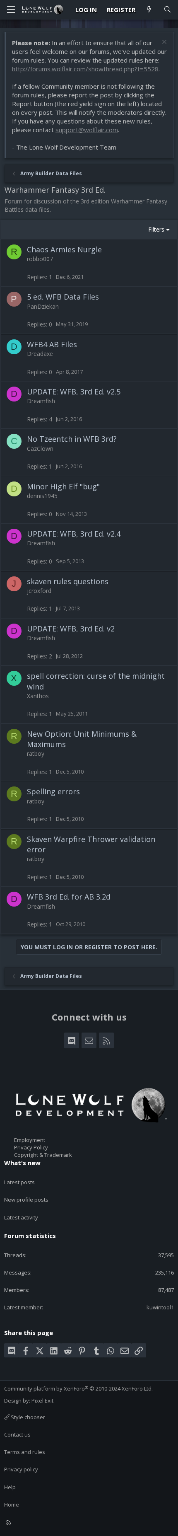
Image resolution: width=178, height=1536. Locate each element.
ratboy (35, 753)
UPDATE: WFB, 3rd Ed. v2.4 (73, 534)
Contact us (17, 1434)
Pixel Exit (42, 1400)
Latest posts (19, 1182)
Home (11, 1504)
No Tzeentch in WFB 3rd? (72, 439)
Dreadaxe (40, 354)
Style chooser (27, 1417)
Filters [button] (156, 229)
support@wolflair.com (86, 130)
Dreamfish (41, 401)
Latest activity (21, 1217)
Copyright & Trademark (43, 1155)
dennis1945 (42, 496)
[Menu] (11, 9)
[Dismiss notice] (163, 43)
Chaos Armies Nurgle (64, 249)
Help (10, 1487)
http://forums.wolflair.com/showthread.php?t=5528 (85, 69)
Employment (29, 1140)
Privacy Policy (31, 1147)
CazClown (40, 448)
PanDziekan (43, 306)
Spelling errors (53, 791)
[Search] (167, 9)
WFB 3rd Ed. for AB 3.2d (69, 897)
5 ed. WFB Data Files (63, 297)
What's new (22, 1163)
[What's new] (149, 9)
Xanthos (38, 696)
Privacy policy (21, 1469)
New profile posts (26, 1199)
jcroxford (39, 591)
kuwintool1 (160, 1307)
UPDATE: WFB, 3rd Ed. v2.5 (73, 392)
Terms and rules (24, 1452)
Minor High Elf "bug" (63, 486)
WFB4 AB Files (52, 344)
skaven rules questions (67, 581)
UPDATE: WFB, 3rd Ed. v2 (71, 629)
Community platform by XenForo (78, 1388)
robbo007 (40, 259)
